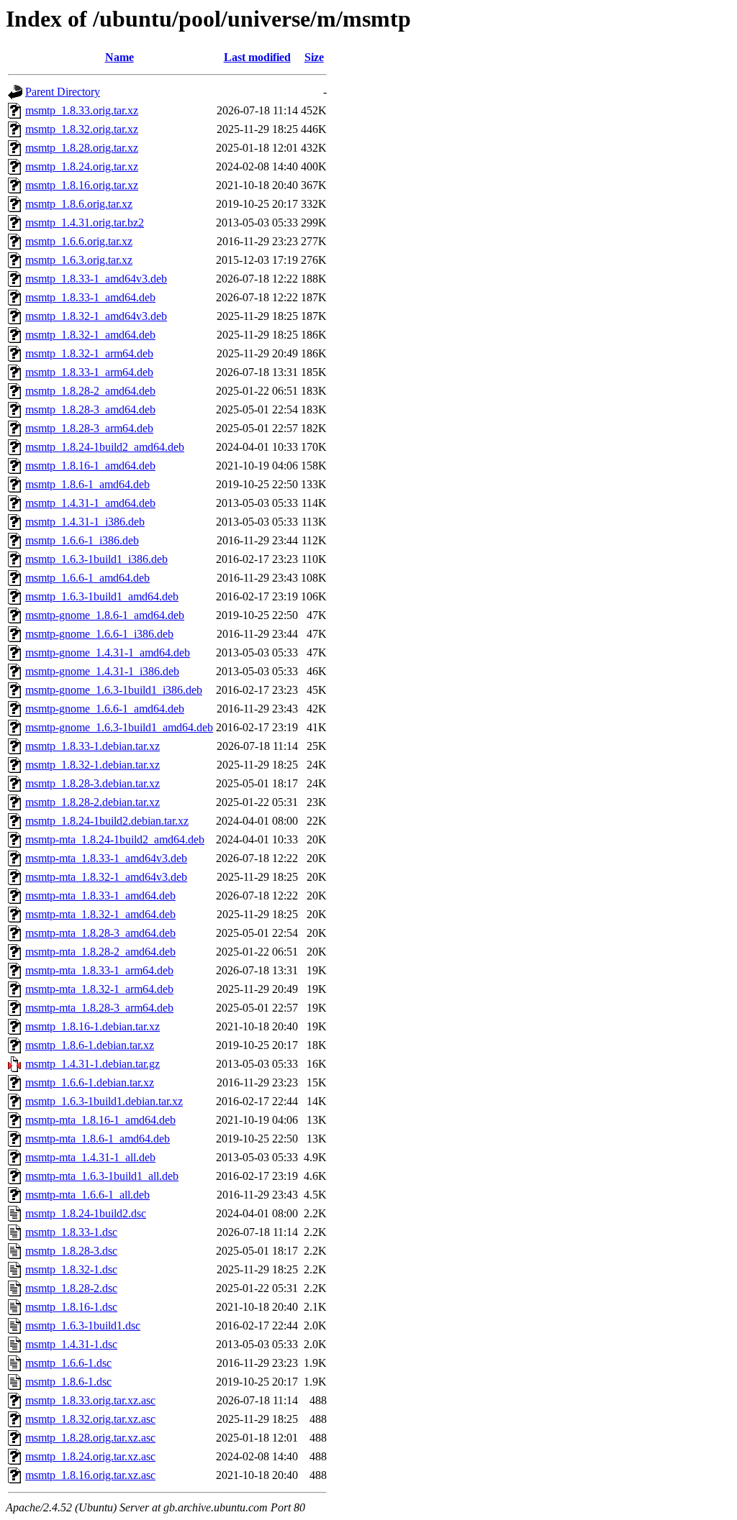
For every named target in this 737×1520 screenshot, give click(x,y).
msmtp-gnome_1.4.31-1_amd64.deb (107, 652)
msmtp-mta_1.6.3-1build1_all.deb (101, 1176)
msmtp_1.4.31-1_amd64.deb (90, 503)
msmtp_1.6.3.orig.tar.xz (78, 260)
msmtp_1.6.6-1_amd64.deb (87, 578)
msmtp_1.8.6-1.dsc (68, 1381)
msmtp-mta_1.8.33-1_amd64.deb (100, 895)
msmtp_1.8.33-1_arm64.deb (89, 372)
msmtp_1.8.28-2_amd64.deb (90, 391)
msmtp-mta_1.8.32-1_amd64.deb (100, 914)
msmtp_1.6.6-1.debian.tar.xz (89, 1082)
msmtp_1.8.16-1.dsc (71, 1307)
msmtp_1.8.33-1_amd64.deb (90, 297)
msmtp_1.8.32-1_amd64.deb (90, 335)
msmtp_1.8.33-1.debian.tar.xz (92, 746)
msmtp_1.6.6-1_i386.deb (82, 540)
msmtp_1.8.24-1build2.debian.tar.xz (107, 821)
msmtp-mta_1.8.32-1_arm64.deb (99, 989)
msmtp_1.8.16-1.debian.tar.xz (92, 1026)
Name (119, 57)
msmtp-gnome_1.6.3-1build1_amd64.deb (119, 727)
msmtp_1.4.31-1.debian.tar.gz (92, 1064)
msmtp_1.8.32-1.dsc (71, 1269)
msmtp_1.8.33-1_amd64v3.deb (96, 279)
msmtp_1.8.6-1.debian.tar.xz (89, 1045)
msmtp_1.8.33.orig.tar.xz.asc (90, 1400)
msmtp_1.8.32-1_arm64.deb (89, 353)
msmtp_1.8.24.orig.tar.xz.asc (90, 1456)
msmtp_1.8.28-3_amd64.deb (90, 409)
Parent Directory (62, 92)
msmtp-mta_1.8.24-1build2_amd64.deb (114, 839)
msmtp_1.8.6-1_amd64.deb (87, 484)
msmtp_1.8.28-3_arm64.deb (89, 428)
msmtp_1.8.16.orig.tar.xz (81, 185)
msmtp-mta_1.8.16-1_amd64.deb (100, 1120)
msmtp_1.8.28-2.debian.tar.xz (92, 802)
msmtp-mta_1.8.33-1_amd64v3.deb (106, 858)
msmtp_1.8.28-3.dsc (71, 1251)
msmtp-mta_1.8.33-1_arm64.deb (99, 970)
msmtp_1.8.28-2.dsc (71, 1288)
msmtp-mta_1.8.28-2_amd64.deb (100, 952)
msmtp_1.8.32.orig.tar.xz (81, 129)
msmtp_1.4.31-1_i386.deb (85, 522)
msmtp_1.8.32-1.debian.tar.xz (92, 765)
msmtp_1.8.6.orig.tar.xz (78, 204)
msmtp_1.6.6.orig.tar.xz (78, 241)
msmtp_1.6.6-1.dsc (68, 1363)
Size (314, 57)
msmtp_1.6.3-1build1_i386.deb (96, 559)
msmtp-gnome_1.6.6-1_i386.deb (99, 634)
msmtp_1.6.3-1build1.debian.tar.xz (104, 1101)
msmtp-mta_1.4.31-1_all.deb (90, 1157)
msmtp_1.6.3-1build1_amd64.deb (101, 596)
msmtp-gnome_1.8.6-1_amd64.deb (104, 615)
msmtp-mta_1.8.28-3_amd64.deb (100, 933)
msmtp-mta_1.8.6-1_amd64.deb (97, 1138)
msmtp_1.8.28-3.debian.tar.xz (92, 783)
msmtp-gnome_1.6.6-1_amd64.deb (104, 708)
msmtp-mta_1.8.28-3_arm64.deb (99, 1008)
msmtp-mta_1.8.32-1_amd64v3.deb (106, 877)
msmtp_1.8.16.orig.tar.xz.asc (90, 1475)
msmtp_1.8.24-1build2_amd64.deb (104, 447)
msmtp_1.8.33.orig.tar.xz (81, 110)
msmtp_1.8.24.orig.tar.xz (81, 166)
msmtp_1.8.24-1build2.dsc (85, 1213)
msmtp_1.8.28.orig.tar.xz (81, 148)
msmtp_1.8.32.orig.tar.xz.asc (90, 1419)
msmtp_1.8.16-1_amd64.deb (90, 465)
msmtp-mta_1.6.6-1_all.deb (87, 1195)
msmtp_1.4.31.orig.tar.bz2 (84, 222)
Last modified (257, 57)
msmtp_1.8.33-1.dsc (71, 1232)
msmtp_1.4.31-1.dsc (71, 1344)
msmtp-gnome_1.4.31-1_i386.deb (102, 671)
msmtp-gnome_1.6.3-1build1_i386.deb (113, 690)
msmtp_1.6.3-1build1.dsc (82, 1325)
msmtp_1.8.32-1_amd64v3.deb (96, 316)
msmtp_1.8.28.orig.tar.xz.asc (90, 1438)
